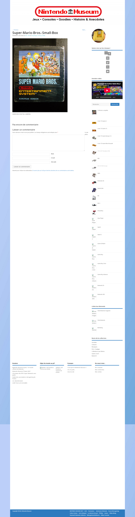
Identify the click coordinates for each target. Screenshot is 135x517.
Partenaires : (91, 511)
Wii (98, 196)
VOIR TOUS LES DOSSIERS (19, 383)
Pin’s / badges (96, 349)
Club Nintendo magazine (104, 310)
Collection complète (103, 110)
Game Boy (100, 254)
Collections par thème (98, 351)
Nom (52, 154)
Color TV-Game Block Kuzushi (105, 143)
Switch (99, 227)
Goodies (94, 342)
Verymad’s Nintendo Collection (78, 515)
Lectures (94, 344)
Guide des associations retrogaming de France (23, 377)
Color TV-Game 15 (102, 128)
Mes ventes (98, 372)
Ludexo (106, 513)
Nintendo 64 (101, 181)
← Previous (15, 30)
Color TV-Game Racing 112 (104, 136)
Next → (84, 30)
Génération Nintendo (101, 511)
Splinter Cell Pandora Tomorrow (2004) (59, 370)
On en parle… (71, 370)
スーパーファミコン (102, 166)
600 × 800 (27, 35)
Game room (95, 353)
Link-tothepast (83, 513)
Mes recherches (99, 370)
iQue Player (101, 218)
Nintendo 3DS (101, 294)
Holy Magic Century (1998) (38, 35)
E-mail (53, 158)
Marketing (100, 327)
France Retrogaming (113, 511)
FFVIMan (101, 513)
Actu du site (71, 372)
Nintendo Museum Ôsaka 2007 (21, 371)
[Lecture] (94, 97)
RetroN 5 (94, 356)
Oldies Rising (112, 513)
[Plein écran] (120, 97)
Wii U (99, 203)
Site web (53, 162)
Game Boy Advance (103, 274)
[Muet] (117, 97)
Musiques (94, 347)
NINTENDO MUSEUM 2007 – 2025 (78, 511)
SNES (99, 173)
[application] (107, 90)
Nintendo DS (101, 285)
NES (98, 158)
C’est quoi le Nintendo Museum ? (77, 367)
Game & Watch (101, 243)
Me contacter (98, 367)
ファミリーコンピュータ (104, 151)
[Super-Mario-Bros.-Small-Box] (40, 112)
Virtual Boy (100, 211)
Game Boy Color (102, 263)
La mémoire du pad (93, 513)
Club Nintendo (101, 320)
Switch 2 (100, 234)
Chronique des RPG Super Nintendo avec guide (24, 374)
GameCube (100, 188)
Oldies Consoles (105, 515)
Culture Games (74, 513)
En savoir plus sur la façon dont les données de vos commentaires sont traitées (53, 170)
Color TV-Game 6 (102, 121)
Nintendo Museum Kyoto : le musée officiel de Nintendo (22, 368)
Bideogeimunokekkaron (93, 515)
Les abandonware (17, 381)
